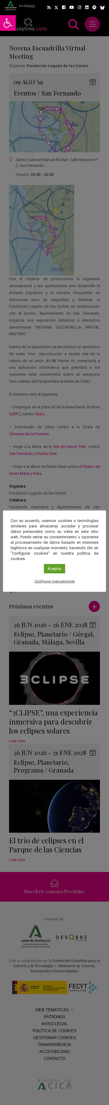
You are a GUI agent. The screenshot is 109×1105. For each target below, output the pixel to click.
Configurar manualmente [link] (55, 581)
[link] (8, 23)
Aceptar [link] (54, 568)
